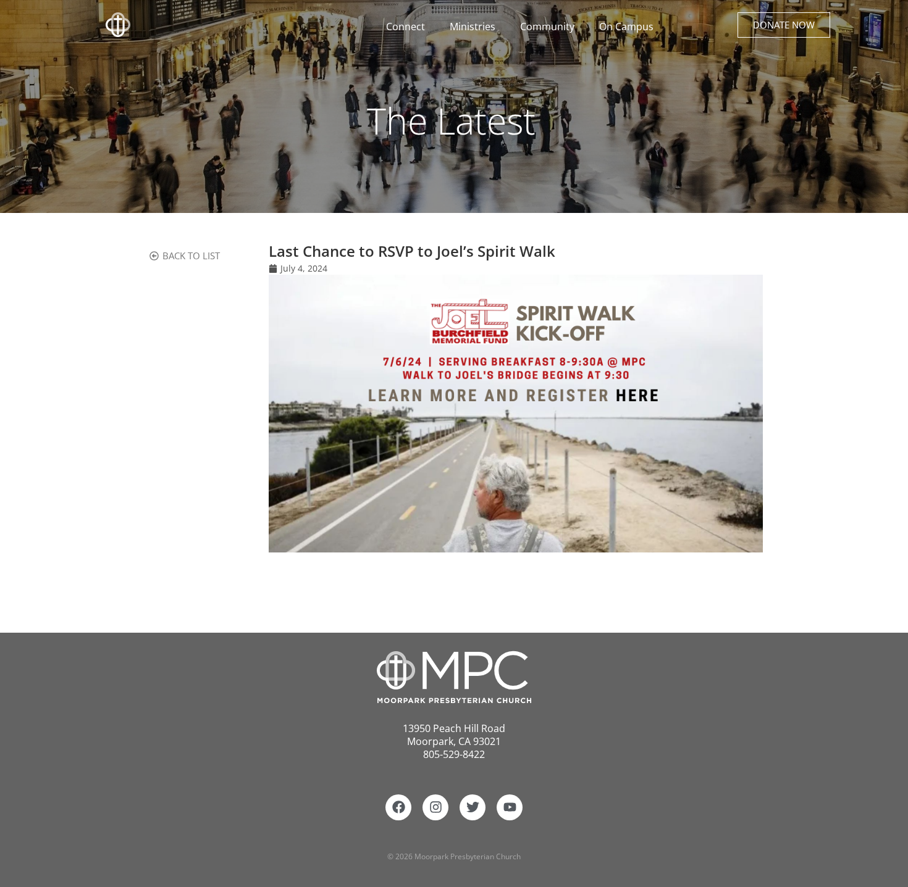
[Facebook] (398, 807)
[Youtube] (510, 807)
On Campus (626, 26)
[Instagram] (435, 807)
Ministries (472, 26)
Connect (405, 26)
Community (547, 26)
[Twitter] (473, 807)
